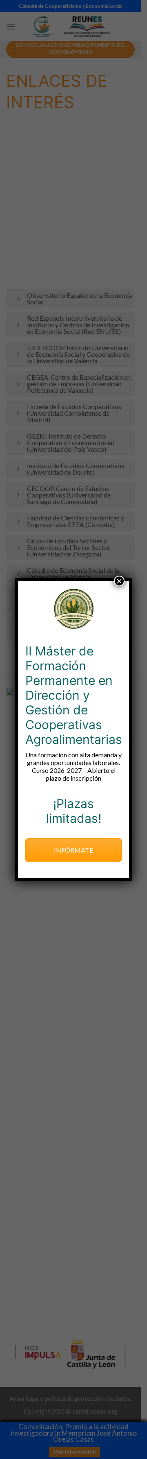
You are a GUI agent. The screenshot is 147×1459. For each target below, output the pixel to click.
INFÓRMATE (73, 850)
